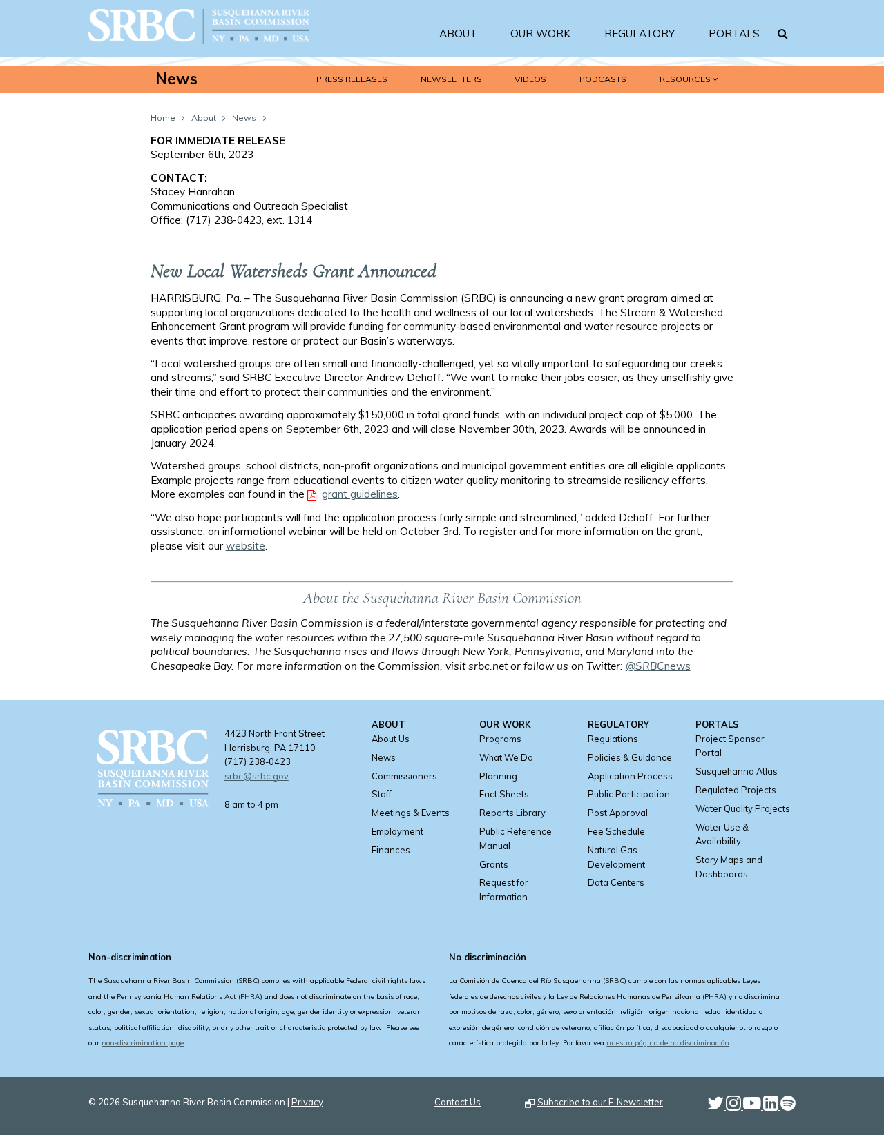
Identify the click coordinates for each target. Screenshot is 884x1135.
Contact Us (457, 1101)
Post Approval (618, 812)
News (176, 79)
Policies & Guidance (630, 757)
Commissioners (404, 776)
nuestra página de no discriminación (667, 1042)
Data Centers (616, 882)
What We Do (506, 757)
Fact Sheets (504, 793)
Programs (500, 738)
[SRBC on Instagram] (734, 1106)
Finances (391, 849)
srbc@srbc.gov (256, 776)
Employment (397, 831)
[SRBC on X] (716, 1106)
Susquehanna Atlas (736, 771)
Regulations (613, 738)
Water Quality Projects (742, 808)
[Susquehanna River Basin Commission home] (198, 49)
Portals (734, 33)
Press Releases (351, 79)
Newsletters (451, 79)
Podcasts (602, 79)
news (658, 665)
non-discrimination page (143, 1042)
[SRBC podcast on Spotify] (788, 1106)
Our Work (540, 33)
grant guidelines (360, 494)
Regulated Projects (735, 789)
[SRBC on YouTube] (753, 1106)
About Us (391, 738)
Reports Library (512, 812)
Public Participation (629, 793)
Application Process (630, 776)
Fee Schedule (616, 831)
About (458, 33)
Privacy (307, 1101)
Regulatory (639, 33)
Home (163, 118)
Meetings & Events (411, 812)
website (245, 545)
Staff (382, 793)
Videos (530, 79)
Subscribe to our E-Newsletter (600, 1101)
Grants (493, 864)
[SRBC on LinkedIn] (771, 1106)
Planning (498, 776)
